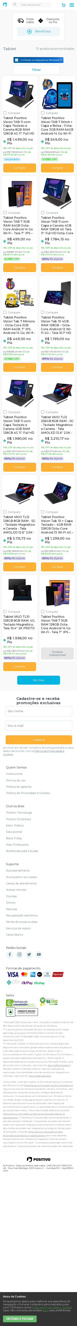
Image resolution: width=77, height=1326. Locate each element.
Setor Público (15, 825)
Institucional (14, 774)
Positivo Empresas (18, 819)
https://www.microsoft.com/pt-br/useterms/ (48, 1085)
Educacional (14, 832)
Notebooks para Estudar (22, 851)
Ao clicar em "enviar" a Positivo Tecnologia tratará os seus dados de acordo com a (38, 751)
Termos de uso (16, 780)
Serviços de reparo (18, 928)
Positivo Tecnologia (19, 812)
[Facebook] (10, 955)
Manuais (11, 909)
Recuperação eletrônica (22, 915)
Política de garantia (18, 786)
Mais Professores (17, 844)
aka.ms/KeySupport (59, 1065)
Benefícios (43, 31)
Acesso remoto (16, 889)
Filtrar (36, 70)
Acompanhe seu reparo (21, 877)
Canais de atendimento (21, 883)
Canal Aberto (14, 934)
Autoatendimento (18, 870)
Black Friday (14, 838)
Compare (14, 113)
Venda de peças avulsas (22, 922)
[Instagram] (19, 955)
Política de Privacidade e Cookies (28, 793)
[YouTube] (39, 955)
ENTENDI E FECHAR (19, 1319)
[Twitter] (29, 955)
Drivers (10, 902)
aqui (45, 1310)
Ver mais (38, 680)
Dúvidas (11, 896)
